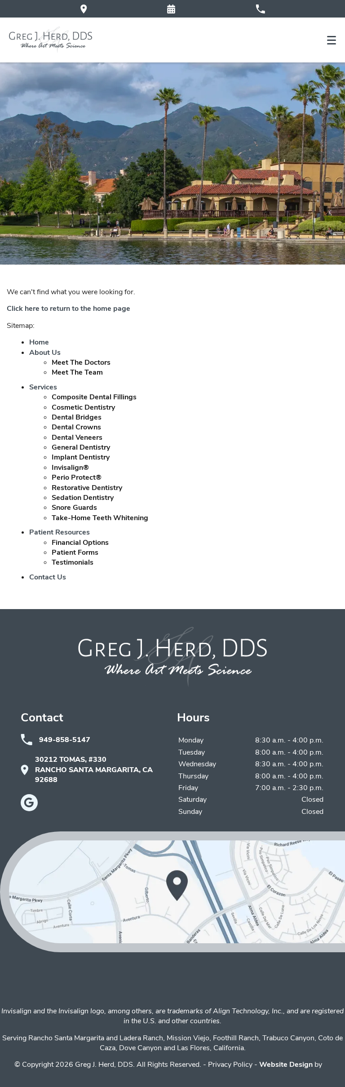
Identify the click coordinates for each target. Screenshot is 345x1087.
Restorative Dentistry (87, 488)
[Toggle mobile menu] (331, 40)
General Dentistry (81, 447)
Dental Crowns (76, 427)
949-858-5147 (64, 740)
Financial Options (80, 543)
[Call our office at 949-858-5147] (260, 9)
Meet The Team (77, 372)
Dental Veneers (77, 437)
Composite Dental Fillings (94, 397)
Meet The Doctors (81, 362)
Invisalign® (70, 468)
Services (43, 387)
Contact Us (47, 577)
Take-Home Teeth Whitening (100, 518)
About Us (45, 353)
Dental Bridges (77, 417)
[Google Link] (29, 802)
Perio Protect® (77, 477)
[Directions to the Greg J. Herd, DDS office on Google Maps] (83, 9)
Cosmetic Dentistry (83, 407)
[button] (171, 8)
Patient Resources (59, 532)
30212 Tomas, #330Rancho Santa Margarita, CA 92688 (94, 770)
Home (39, 342)
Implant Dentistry (81, 457)
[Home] (50, 40)
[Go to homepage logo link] (172, 657)
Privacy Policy (230, 1064)
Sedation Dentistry (83, 498)
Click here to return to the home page (68, 309)
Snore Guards (74, 508)
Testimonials (72, 562)
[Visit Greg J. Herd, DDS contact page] (172, 891)
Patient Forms (75, 552)
